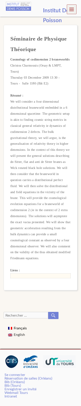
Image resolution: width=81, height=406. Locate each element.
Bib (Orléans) (14, 382)
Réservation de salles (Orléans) (28, 378)
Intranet (10, 396)
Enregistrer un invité (20, 389)
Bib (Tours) (12, 385)
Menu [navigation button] (72, 9)
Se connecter (14, 375)
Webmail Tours (16, 393)
